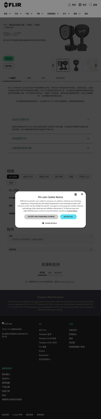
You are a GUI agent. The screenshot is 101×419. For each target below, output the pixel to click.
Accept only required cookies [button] (41, 217)
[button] (50, 223)
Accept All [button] (68, 217)
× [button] (82, 194)
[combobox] (75, 194)
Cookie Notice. (72, 211)
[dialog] (50, 209)
